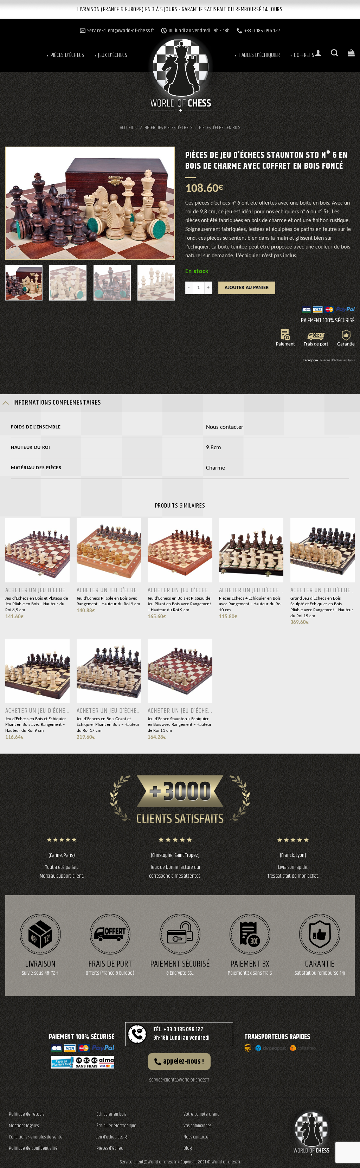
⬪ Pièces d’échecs (65, 55)
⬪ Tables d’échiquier (257, 55)
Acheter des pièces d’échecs (166, 127)
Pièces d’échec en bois (219, 127)
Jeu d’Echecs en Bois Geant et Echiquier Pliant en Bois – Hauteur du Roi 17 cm (108, 725)
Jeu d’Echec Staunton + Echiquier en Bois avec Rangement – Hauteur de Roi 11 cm (180, 725)
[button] (179, 1061)
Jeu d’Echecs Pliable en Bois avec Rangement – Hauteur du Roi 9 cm (108, 601)
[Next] (161, 203)
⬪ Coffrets (301, 55)
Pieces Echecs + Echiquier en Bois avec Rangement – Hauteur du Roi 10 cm (250, 604)
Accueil (127, 127)
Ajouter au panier (247, 287)
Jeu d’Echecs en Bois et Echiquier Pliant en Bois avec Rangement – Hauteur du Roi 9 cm (35, 725)
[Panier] (351, 52)
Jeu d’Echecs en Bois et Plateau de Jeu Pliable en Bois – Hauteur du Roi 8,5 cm (36, 604)
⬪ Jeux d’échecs (111, 55)
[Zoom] (14, 251)
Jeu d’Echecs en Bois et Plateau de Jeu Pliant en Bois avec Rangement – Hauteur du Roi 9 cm (179, 604)
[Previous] (18, 203)
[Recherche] (334, 53)
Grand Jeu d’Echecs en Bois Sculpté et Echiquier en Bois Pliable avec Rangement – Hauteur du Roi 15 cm (321, 607)
